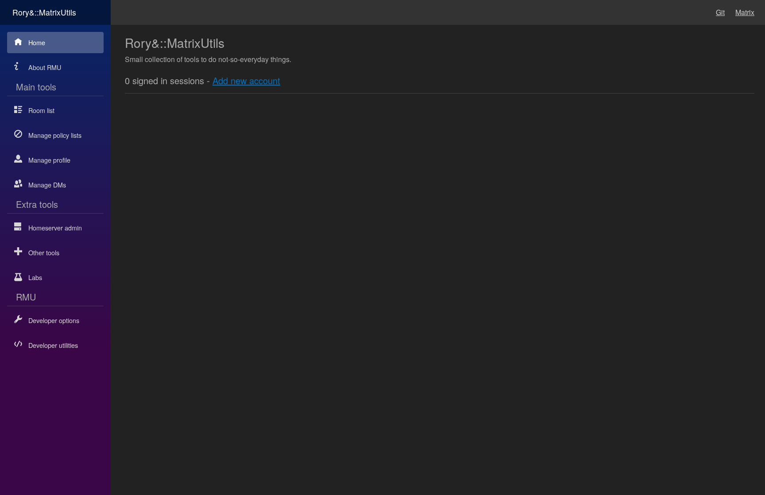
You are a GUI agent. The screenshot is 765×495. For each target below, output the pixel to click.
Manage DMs (47, 184)
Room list (41, 110)
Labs (35, 277)
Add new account (246, 80)
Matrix (744, 12)
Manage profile (49, 159)
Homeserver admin (55, 227)
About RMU (44, 67)
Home (36, 42)
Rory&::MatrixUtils (44, 12)
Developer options (53, 320)
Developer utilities (53, 345)
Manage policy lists (54, 135)
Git (720, 12)
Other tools (43, 252)
